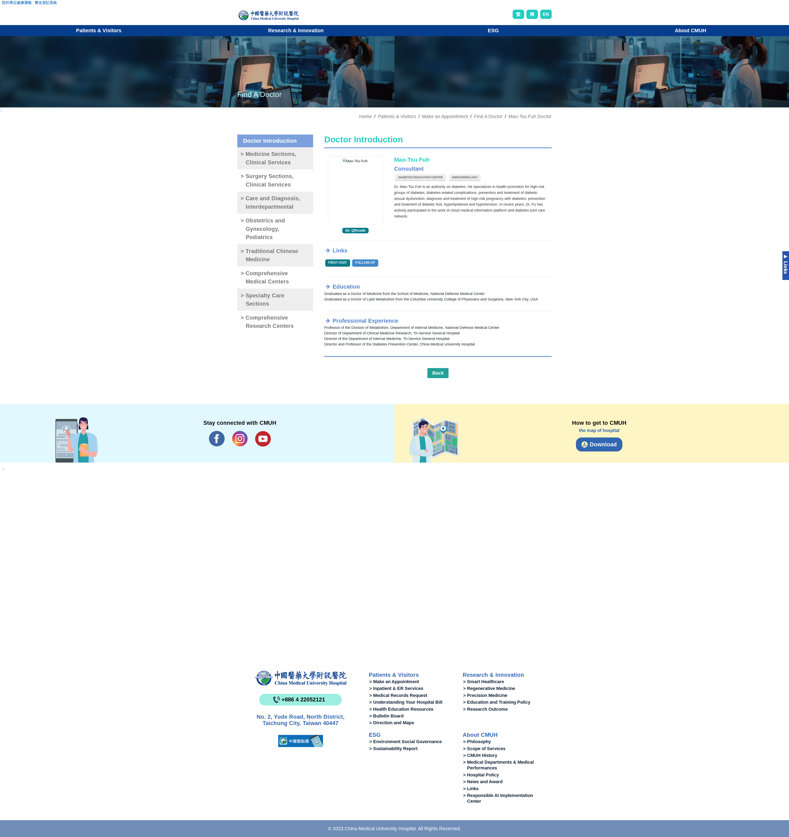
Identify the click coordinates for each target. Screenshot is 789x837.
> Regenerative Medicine (489, 688)
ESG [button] (493, 30)
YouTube (263, 439)
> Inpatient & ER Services (396, 688)
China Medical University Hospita (301, 678)
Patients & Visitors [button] (98, 30)
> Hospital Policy (481, 774)
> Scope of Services (484, 748)
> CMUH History (480, 755)
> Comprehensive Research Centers (267, 322)
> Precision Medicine (485, 695)
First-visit (337, 262)
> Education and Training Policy (496, 702)
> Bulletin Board (386, 715)
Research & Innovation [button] (296, 30)
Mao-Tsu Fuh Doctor (530, 116)
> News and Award (483, 781)
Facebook (217, 439)
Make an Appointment (445, 116)
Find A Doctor (488, 116)
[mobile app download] (300, 741)
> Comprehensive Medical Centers (265, 277)
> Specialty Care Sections (262, 299)
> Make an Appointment (394, 681)
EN (546, 14)
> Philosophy (477, 741)
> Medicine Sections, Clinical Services (268, 158)
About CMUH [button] (690, 30)
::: (5, 4)
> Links (471, 788)
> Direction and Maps (391, 722)
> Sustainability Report (393, 748)
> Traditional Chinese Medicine (269, 255)
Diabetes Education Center (420, 177)
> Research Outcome (485, 709)
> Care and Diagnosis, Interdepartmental (270, 202)
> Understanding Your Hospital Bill (405, 702)
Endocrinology (465, 177)
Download (603, 444)
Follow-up (365, 262)
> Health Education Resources (401, 709)
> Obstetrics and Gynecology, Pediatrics (263, 229)
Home (365, 116)
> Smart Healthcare (483, 681)
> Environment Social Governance (405, 741)
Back (438, 373)
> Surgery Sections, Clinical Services (267, 180)
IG (240, 438)
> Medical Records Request (398, 695)
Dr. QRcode (355, 230)
